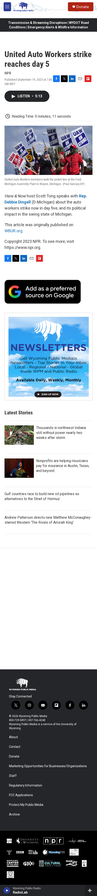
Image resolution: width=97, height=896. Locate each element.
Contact (14, 747)
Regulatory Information (25, 785)
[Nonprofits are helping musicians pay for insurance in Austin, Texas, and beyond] (19, 468)
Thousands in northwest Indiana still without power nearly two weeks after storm (61, 433)
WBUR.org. (14, 230)
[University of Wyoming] (27, 841)
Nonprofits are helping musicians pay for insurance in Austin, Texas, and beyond (62, 466)
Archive (14, 814)
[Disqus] (48, 608)
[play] (7, 890)
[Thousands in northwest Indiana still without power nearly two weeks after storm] (19, 435)
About (13, 737)
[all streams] (91, 890)
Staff (13, 776)
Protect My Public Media (26, 805)
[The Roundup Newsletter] (48, 356)
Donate (82, 7)
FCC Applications (21, 795)
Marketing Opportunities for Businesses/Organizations (48, 766)
